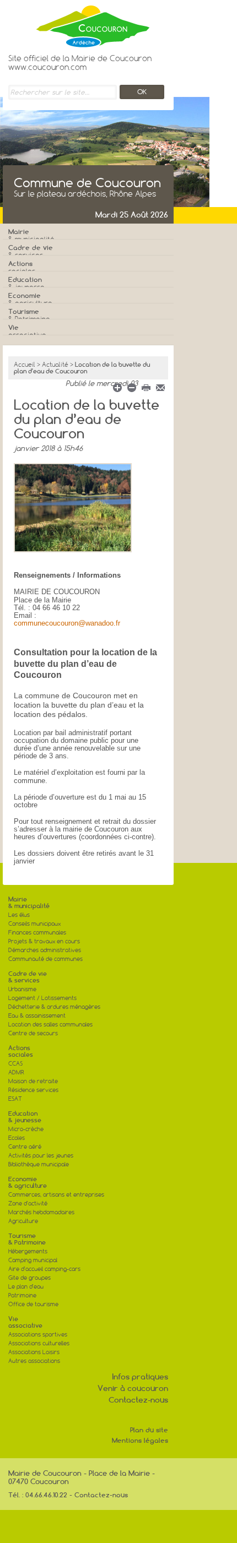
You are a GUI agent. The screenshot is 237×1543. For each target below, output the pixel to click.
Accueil (24, 364)
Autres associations (34, 1361)
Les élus (19, 915)
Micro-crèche (26, 1129)
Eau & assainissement (37, 1015)
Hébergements (27, 1251)
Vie (27, 331)
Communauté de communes (45, 959)
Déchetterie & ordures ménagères (54, 1006)
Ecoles (16, 1138)
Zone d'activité (27, 1203)
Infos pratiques (140, 1377)
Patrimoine (22, 1295)
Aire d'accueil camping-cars (44, 1269)
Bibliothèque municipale (38, 1164)
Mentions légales (140, 1440)
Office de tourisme (33, 1304)
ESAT (15, 1098)
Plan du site (149, 1430)
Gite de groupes (29, 1277)
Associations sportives (37, 1334)
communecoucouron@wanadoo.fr (67, 623)
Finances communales (37, 932)
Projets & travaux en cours (44, 941)
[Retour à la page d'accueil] (80, 23)
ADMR (16, 1072)
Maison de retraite (33, 1081)
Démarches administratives (44, 950)
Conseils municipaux (34, 923)
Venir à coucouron (133, 1388)
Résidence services (33, 1090)
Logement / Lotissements (42, 998)
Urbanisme (22, 989)
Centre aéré (24, 1146)
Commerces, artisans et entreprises (56, 1194)
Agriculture (23, 1221)
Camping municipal (32, 1260)
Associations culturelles (38, 1343)
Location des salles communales (50, 1024)
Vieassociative (25, 1322)
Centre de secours (33, 1033)
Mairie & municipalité (29, 902)
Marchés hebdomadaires (41, 1212)
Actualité (55, 364)
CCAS (15, 1063)
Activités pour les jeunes (40, 1155)
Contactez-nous (138, 1400)
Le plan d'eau (26, 1286)
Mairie (31, 235)
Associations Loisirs (34, 1352)
